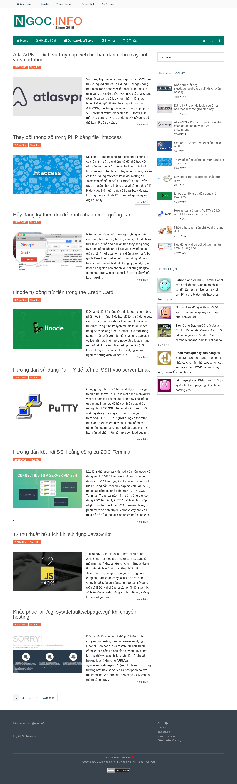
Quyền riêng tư (166, 735)
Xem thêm (142, 124)
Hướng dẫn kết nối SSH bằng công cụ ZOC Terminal (72, 452)
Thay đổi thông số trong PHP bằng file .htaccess (67, 137)
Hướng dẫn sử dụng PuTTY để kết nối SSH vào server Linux (81, 370)
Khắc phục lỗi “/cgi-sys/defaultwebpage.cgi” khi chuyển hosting (74, 614)
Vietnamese (29, 736)
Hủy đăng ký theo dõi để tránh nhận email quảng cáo (72, 215)
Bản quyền (163, 731)
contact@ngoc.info (34, 723)
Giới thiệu (163, 723)
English (17, 736)
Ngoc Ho (126, 761)
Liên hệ (161, 727)
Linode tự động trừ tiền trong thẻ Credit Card (63, 292)
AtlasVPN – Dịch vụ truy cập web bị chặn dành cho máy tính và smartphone (81, 57)
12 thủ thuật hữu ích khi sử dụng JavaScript (62, 534)
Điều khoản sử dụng (169, 740)
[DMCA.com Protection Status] (118, 771)
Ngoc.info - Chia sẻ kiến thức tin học (118, 21)
